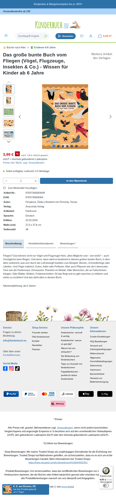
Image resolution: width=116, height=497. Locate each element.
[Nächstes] (110, 117)
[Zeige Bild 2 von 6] (58, 146)
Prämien (36, 349)
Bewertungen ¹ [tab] (68, 243)
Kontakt (35, 341)
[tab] (13, 244)
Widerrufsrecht (97, 353)
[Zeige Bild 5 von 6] (72, 146)
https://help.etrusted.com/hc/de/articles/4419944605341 (58, 462)
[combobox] (28, 36)
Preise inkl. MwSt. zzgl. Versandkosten (23, 162)
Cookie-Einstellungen (100, 336)
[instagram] (11, 368)
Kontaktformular (11, 355)
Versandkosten (65, 427)
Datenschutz (96, 365)
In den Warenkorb (76, 181)
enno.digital (67, 486)
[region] (58, 116)
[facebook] (5, 368)
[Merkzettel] (81, 36)
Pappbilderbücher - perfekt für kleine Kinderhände (70, 375)
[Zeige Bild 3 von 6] (63, 146)
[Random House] (101, 65)
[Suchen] (45, 36)
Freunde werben (40, 332)
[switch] (106, 485)
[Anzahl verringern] (6, 181)
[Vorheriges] (19, 117)
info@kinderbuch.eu (14, 340)
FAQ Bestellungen (98, 341)
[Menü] (6, 36)
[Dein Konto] (90, 36)
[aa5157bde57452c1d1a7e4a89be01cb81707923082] (65, 116)
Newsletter (37, 345)
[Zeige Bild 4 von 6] (67, 146)
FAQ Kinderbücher (41, 337)
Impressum (95, 369)
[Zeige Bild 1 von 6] (54, 146)
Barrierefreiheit (97, 374)
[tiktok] (17, 368)
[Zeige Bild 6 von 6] (76, 146)
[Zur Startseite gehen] (58, 24)
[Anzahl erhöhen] (36, 181)
